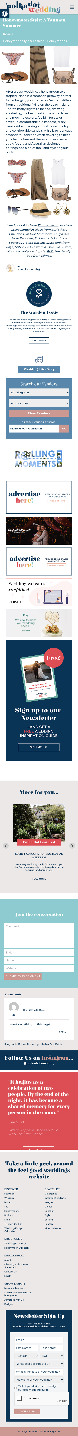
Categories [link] (51, 1193)
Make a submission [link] (14, 1288)
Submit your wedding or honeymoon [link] (17, 1294)
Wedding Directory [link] (39, 369)
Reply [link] (62, 1032)
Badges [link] (8, 1304)
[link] (4, 13)
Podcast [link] (8, 1215)
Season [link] (49, 1224)
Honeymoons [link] (57, 41)
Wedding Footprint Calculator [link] (14, 1230)
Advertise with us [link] (14, 1299)
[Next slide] (72, 846)
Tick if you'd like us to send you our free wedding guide (38, 1388)
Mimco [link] (46, 255)
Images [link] (49, 1202)
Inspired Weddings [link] (55, 1198)
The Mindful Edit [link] (13, 1224)
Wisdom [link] (9, 1198)
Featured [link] (9, 1193)
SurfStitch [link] (58, 229)
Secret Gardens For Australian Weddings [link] (39, 855)
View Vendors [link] (39, 413)
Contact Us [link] (10, 1271)
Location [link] (49, 1211)
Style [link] (47, 1215)
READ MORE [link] (39, 340)
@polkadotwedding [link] (39, 1063)
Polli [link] (50, 251)
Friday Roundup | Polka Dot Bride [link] (40, 1044)
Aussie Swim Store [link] (57, 247)
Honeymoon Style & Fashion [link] (24, 41)
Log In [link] (7, 1276)
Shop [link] (7, 1219)
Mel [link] (14, 1015)
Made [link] (7, 1202)
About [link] (7, 1260)
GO (64, 428)
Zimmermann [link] (48, 225)
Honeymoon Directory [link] (16, 1247)
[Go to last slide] (6, 846)
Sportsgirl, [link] (16, 242)
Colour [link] (48, 1206)
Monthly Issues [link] (53, 1228)
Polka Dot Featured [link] (39, 842)
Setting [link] (49, 1219)
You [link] (6, 1206)
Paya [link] (9, 247)
